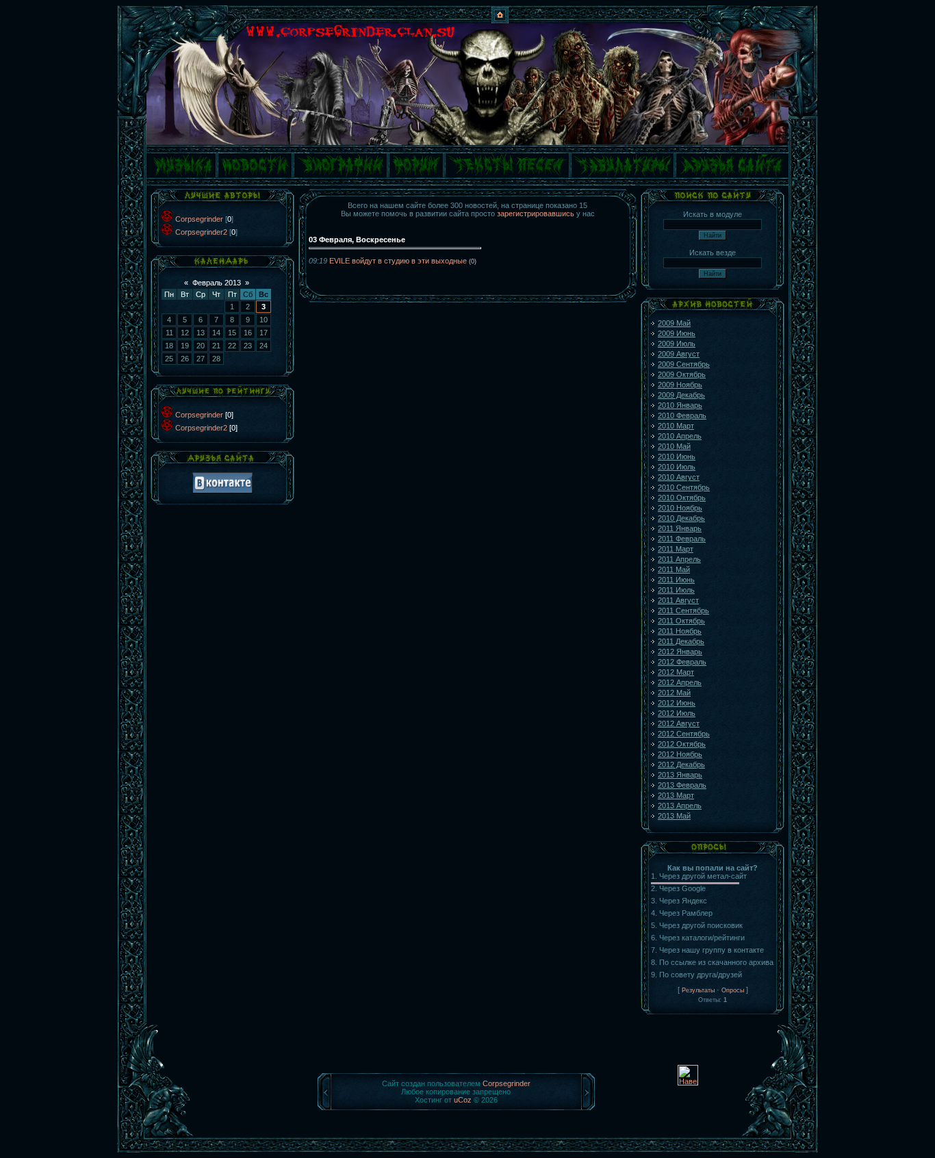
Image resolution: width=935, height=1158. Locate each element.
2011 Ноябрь (680, 631)
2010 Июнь (676, 456)
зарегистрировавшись (535, 213)
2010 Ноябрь (680, 508)
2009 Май (674, 323)
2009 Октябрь (682, 374)
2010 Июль (676, 467)
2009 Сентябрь (684, 364)
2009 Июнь (676, 333)
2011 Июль (676, 590)
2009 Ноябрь (680, 385)
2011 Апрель (679, 559)
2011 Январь (680, 528)
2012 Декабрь (681, 764)
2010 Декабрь (681, 518)
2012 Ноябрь (680, 754)
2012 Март (676, 672)
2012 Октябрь (682, 744)
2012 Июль (676, 713)
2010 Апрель (680, 436)
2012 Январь (680, 651)
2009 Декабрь (681, 395)
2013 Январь (680, 775)
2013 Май (674, 816)
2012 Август (679, 723)
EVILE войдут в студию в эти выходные (398, 261)
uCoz (463, 1100)
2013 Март (676, 795)
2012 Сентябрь (684, 734)
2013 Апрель (680, 805)
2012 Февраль (682, 662)
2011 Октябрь (681, 621)
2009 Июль (676, 343)
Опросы (732, 990)
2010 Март (676, 426)
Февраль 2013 (216, 283)
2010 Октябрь (682, 497)
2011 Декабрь (681, 641)
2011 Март (675, 549)
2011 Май (674, 569)
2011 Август (678, 600)
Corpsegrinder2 (201, 232)
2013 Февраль (682, 785)
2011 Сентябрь (683, 610)
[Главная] (500, 20)
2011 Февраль (682, 539)
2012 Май (674, 693)
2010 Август (679, 477)
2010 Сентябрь (684, 487)
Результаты (698, 990)
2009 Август (679, 354)
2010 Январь (680, 405)
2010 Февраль (682, 415)
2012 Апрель (680, 682)
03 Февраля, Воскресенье (357, 239)
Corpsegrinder (199, 219)
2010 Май (674, 446)
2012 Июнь (676, 703)
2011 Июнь (676, 580)
